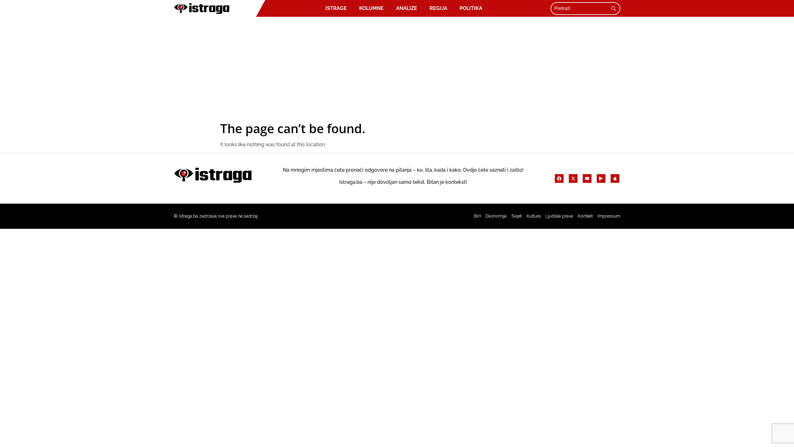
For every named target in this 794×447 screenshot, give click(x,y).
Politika (471, 8)
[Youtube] (587, 178)
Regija (438, 8)
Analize (406, 8)
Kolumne (371, 8)
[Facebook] (559, 178)
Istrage (336, 8)
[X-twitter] (573, 178)
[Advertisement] (397, 68)
